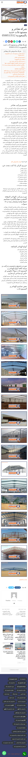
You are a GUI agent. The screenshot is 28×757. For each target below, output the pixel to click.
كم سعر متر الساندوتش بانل (19, 746)
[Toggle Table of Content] (23, 51)
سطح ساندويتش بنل (21, 727)
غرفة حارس (23, 694)
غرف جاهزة (11, 697)
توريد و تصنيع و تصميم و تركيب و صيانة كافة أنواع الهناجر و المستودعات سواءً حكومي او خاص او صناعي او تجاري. (14, 72)
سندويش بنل (22, 679)
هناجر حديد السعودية (19, 59)
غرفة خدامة (7, 694)
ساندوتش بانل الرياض (21, 742)
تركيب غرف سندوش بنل (8, 742)
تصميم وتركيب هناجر (19, 57)
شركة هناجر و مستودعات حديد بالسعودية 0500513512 (14, 54)
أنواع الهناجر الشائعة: (19, 68)
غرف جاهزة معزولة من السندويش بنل (17, 735)
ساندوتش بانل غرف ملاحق (9, 701)
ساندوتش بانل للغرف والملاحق (19, 731)
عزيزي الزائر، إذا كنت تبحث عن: (16, 61)
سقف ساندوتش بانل (21, 705)
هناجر (25, 25)
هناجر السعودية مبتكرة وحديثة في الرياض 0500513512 (7, 613)
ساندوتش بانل (12, 682)
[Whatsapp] (4, 753)
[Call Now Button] (24, 754)
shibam (9, 753)
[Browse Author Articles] (14, 595)
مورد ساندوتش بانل (10, 686)
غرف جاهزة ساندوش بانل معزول (18, 739)
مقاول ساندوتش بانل (9, 690)
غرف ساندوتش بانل (16, 161)
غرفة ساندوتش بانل (21, 697)
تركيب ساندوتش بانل (21, 690)
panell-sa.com (23, 579)
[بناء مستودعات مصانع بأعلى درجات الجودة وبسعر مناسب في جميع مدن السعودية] (8, 629)
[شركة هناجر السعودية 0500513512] (8, 646)
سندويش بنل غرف (21, 701)
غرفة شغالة (15, 694)
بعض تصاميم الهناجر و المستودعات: (16, 76)
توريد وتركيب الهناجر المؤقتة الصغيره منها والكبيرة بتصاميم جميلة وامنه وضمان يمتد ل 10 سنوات (13, 64)
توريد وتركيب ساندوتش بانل (19, 724)
